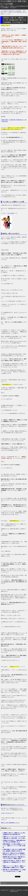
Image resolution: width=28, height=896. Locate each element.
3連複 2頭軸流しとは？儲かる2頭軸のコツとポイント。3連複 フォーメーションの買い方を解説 (14, 845)
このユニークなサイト (6, 813)
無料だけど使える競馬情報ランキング (10, 822)
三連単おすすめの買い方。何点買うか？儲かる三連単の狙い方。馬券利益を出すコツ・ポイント (14, 862)
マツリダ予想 (10, 213)
